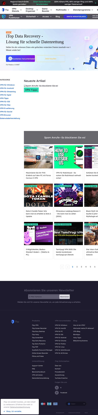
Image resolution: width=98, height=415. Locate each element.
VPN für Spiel (5, 95)
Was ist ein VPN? (79, 325)
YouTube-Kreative (61, 378)
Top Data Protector (38, 344)
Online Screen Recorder (40, 353)
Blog (58, 16)
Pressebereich (60, 372)
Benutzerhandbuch (38, 372)
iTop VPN (35, 325)
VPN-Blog (76, 331)
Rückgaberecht (60, 412)
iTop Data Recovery (39, 341)
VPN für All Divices (61, 353)
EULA (86, 412)
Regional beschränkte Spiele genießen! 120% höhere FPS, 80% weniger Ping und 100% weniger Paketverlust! (51, 3)
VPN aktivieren (37, 375)
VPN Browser (5, 115)
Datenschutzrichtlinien (74, 412)
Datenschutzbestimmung (20, 407)
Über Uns (58, 366)
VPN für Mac (5, 105)
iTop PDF (35, 347)
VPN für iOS (5, 102)
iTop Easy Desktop (38, 331)
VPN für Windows (7, 85)
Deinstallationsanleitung (40, 378)
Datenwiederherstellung (10, 118)
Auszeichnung (59, 375)
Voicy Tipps (77, 337)
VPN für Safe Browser (62, 350)
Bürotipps (76, 334)
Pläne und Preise (38, 356)
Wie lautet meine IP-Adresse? (83, 328)
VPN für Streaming (8, 91)
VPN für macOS (60, 328)
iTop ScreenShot (37, 337)
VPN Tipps (4, 98)
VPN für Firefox (60, 344)
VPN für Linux (60, 347)
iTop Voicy (35, 334)
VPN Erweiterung (7, 108)
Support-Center (37, 366)
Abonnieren (64, 297)
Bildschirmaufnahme (80, 341)
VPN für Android (7, 88)
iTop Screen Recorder (39, 328)
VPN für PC (59, 331)
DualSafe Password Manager (42, 350)
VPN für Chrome (60, 341)
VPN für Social (6, 112)
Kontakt (57, 369)
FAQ (33, 369)
